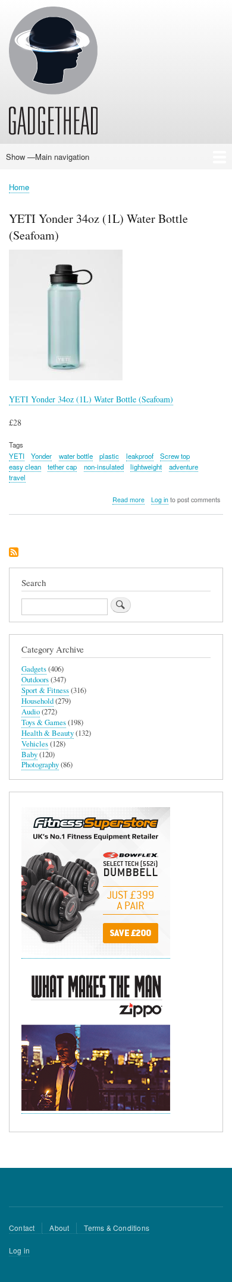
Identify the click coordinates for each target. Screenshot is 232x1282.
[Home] (53, 72)
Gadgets (33, 669)
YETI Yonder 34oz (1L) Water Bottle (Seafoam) (91, 399)
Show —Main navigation (47, 156)
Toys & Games (43, 722)
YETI (16, 456)
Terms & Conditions (116, 1228)
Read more (128, 500)
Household (37, 701)
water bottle (76, 456)
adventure (183, 466)
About (59, 1228)
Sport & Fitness (45, 690)
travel (17, 477)
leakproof (139, 456)
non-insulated (104, 466)
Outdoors (35, 680)
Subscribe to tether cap (13, 553)
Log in (159, 499)
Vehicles (34, 744)
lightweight (146, 466)
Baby (29, 754)
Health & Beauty (47, 733)
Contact (22, 1228)
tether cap (62, 466)
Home (19, 187)
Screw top (175, 456)
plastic (109, 456)
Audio (30, 712)
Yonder (41, 456)
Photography (40, 765)
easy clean (25, 466)
